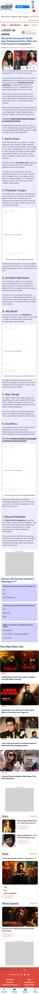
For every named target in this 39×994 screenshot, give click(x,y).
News (26, 25)
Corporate (10, 980)
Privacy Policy (29, 985)
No (5, 890)
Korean (25, 17)
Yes (5, 887)
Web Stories (5, 17)
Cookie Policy (29, 982)
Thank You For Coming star (15, 520)
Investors (9, 982)
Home (4, 25)
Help (29, 980)
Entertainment (15, 25)
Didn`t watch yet (10, 893)
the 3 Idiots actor (22, 163)
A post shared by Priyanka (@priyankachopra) (19, 259)
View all (33, 816)
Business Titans (16, 17)
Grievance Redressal (9, 985)
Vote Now (7, 897)
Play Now (22, 827)
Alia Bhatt (25, 315)
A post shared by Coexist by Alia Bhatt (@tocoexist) (19, 376)
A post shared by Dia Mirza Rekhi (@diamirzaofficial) (19, 495)
